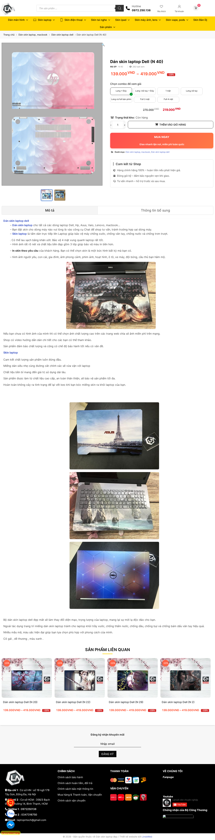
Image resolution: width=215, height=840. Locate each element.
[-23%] (27, 696)
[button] (103, 45)
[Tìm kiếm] (119, 8)
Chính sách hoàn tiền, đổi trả (75, 783)
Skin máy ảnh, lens (146, 19)
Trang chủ (8, 34)
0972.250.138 (141, 10)
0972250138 (28, 809)
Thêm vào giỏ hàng (172, 124)
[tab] (50, 210)
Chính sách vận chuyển (71, 800)
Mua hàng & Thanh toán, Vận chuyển (80, 794)
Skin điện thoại (73, 19)
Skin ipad (120, 19)
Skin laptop (44, 19)
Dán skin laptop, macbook (32, 34)
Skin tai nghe (99, 19)
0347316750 (29, 814)
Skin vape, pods (175, 19)
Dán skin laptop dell (62, 34)
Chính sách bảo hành (70, 777)
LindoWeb (147, 836)
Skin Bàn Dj (200, 19)
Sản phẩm (106, 27)
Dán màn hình (16, 19)
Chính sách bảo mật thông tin (75, 788)
